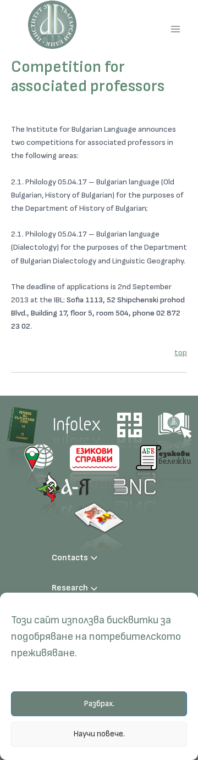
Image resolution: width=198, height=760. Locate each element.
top (180, 352)
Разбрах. (99, 704)
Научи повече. (99, 734)
